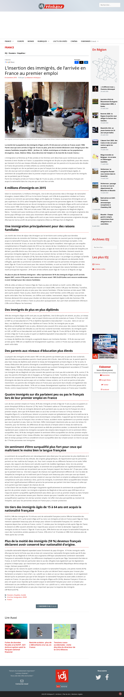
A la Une (10, 597)
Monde (31, 41)
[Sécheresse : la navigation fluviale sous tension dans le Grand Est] (95, 175)
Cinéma (74, 41)
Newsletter (106, 375)
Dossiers (12, 53)
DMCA (58, 686)
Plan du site (66, 694)
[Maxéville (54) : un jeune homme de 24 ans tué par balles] (95, 133)
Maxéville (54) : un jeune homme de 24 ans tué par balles (108, 130)
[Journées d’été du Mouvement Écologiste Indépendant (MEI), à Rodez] (95, 105)
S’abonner (88, 41)
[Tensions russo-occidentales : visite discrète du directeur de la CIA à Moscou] (65, 631)
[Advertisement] (62, 25)
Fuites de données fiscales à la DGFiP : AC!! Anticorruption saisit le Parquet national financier (15, 647)
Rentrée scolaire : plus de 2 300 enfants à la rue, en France (40, 644)
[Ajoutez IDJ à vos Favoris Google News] (10, 62)
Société (23, 595)
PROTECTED (64, 686)
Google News (106, 380)
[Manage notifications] (120, 693)
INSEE (25, 597)
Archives (58, 694)
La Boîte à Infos (99, 269)
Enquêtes (21, 53)
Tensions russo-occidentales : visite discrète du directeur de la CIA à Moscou (64, 646)
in (86, 62)
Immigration (18, 597)
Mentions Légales (77, 694)
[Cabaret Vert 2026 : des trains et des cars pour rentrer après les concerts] (95, 146)
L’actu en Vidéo (60, 41)
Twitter (105, 385)
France (8, 41)
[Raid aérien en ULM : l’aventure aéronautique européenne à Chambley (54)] (95, 203)
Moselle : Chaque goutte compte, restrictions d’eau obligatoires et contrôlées (107, 219)
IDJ (6, 53)
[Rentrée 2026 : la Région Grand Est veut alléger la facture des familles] (95, 119)
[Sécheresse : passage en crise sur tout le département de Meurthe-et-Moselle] (95, 189)
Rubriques (42, 41)
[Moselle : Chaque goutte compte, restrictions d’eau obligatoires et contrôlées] (95, 220)
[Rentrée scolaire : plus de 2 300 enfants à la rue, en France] (40, 631)
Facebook (105, 389)
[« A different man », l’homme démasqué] (95, 92)
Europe (20, 41)
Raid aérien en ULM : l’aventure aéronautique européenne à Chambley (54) (108, 202)
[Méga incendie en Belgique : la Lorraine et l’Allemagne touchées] (95, 160)
